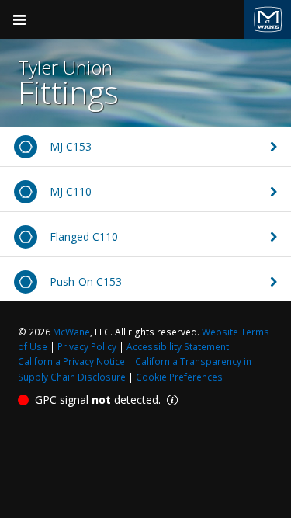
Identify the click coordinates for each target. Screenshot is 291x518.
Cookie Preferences (179, 377)
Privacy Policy (86, 346)
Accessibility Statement (177, 346)
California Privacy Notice (71, 361)
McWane (71, 332)
